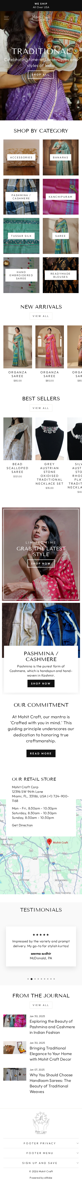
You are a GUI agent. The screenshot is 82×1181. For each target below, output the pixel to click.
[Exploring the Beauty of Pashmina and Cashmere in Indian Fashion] (14, 1020)
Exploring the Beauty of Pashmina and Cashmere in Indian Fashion (52, 1027)
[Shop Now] (41, 554)
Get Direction (22, 825)
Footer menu (40, 1153)
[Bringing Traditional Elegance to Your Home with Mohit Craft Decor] (14, 1047)
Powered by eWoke (41, 1177)
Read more (41, 753)
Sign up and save (40, 1163)
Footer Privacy (40, 1143)
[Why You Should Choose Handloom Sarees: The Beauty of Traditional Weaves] (14, 1074)
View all (41, 316)
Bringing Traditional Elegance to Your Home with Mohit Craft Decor (51, 1053)
